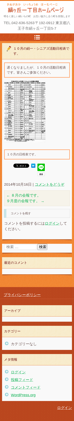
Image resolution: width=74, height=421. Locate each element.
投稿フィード (22, 380)
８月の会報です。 (23, 195)
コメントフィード (25, 387)
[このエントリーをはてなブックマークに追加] (33, 166)
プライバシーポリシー (22, 295)
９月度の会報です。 (25, 201)
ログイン (52, 223)
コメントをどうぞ (49, 184)
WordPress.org (23, 395)
